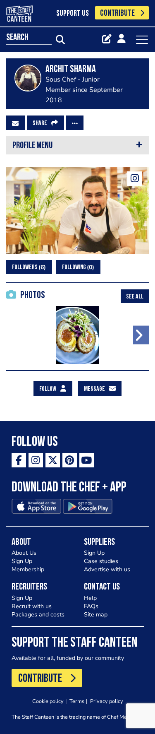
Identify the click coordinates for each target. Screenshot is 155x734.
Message (94, 389)
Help (90, 598)
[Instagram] (134, 178)
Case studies (101, 561)
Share (40, 123)
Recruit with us (32, 606)
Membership (28, 569)
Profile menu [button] (32, 146)
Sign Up (22, 561)
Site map (95, 614)
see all (134, 297)
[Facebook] (19, 460)
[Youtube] (86, 460)
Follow (47, 389)
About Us (24, 553)
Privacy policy (106, 701)
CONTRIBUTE (117, 13)
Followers (28, 267)
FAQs (91, 606)
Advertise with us (107, 569)
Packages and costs (38, 614)
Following (77, 267)
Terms (76, 701)
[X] (52, 460)
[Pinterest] (69, 460)
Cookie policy (48, 701)
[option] (77, 335)
